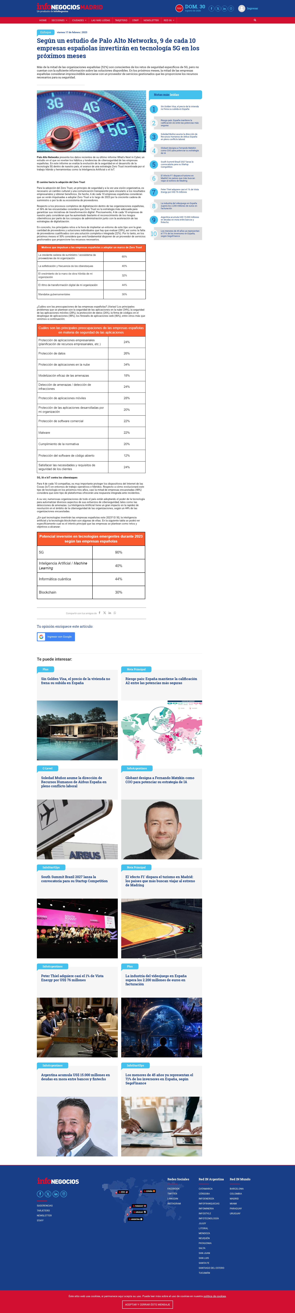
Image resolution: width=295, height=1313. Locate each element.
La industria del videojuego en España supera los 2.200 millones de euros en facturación (179, 206)
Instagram (174, 1203)
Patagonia (205, 1243)
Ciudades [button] (78, 20)
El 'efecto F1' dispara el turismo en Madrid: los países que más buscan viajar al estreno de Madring (178, 178)
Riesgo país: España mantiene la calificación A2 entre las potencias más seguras (180, 123)
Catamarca (206, 1188)
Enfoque (45, 32)
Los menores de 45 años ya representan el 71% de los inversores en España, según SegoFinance (180, 233)
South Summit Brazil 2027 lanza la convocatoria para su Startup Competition (177, 164)
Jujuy (202, 1223)
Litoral (203, 1228)
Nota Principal (136, 669)
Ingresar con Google (59, 636)
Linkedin (172, 1198)
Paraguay (236, 1208)
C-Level (47, 768)
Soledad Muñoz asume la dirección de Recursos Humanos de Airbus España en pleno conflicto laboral (179, 137)
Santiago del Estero (211, 1268)
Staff (135, 20)
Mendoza (204, 1233)
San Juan (204, 1253)
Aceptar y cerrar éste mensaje (147, 1304)
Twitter (172, 1193)
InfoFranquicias (209, 1203)
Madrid (234, 1198)
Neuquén (204, 1238)
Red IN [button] (168, 20)
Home (43, 20)
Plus (45, 669)
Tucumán (204, 1273)
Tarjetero (121, 20)
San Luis (204, 1258)
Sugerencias (45, 1205)
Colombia (236, 1193)
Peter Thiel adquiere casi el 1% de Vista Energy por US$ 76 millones (180, 190)
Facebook (173, 1188)
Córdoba (204, 1193)
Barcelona (237, 1188)
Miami (233, 1203)
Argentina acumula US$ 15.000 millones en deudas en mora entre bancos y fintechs (180, 220)
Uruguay (235, 1213)
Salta (202, 1248)
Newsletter (151, 20)
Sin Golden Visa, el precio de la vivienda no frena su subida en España (180, 107)
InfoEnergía (206, 1198)
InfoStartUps (51, 867)
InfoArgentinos (137, 768)
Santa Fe (204, 1263)
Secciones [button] (58, 20)
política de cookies (214, 1296)
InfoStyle (205, 1213)
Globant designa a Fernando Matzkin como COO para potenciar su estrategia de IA (180, 150)
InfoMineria (206, 1208)
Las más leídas (100, 20)
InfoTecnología (209, 1218)
